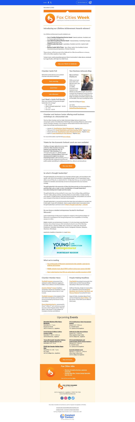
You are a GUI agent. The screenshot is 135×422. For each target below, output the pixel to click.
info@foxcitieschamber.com (64, 411)
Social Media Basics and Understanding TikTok (69, 130)
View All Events (67, 360)
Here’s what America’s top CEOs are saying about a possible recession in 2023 (69, 272)
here (83, 101)
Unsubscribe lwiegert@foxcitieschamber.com (67, 407)
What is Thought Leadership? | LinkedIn (76, 205)
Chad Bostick (73, 281)
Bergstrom (47, 323)
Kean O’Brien (85, 298)
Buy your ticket (67, 166)
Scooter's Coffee (48, 333)
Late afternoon (53, 94)
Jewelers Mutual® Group (49, 288)
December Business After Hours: (53, 322)
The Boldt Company (47, 281)
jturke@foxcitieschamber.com (77, 108)
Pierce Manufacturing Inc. (49, 304)
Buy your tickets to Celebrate (67, 64)
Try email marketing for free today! (67, 419)
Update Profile (59, 409)
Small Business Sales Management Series (69, 132)
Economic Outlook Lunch (76, 350)
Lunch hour (53, 88)
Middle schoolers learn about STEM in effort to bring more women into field (68, 269)
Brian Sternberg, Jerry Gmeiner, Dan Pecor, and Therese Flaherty (81, 291)
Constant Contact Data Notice (71, 409)
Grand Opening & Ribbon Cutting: (53, 331)
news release (66, 136)
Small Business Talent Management (64, 128)
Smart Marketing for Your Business (62, 133)
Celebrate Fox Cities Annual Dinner (78, 331)
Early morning (53, 81)
